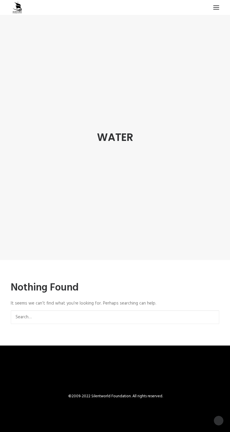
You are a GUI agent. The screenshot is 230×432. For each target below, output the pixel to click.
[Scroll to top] (218, 420)
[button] (216, 7)
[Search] (115, 317)
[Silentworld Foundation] (17, 7)
